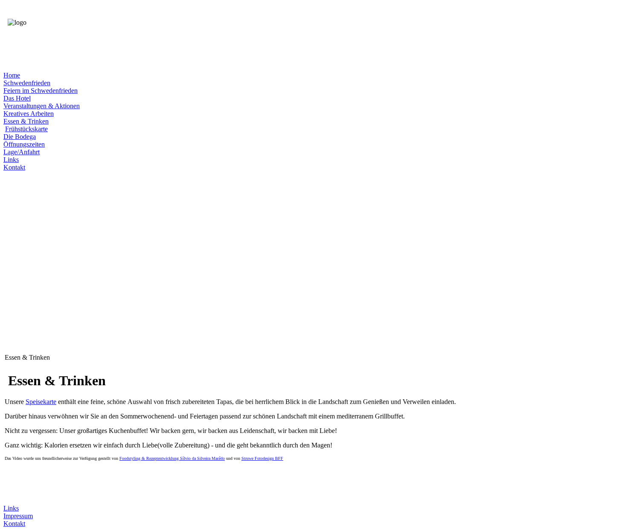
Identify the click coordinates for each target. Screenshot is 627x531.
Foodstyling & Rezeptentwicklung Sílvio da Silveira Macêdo (172, 458)
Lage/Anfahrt (21, 152)
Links (11, 159)
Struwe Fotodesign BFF (262, 458)
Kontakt (14, 167)
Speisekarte (41, 401)
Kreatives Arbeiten (28, 113)
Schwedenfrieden (26, 83)
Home (11, 75)
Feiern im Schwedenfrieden (40, 90)
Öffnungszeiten (24, 144)
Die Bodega (19, 136)
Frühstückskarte (26, 129)
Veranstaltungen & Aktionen (41, 106)
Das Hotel (17, 98)
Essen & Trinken (26, 121)
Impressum (18, 515)
